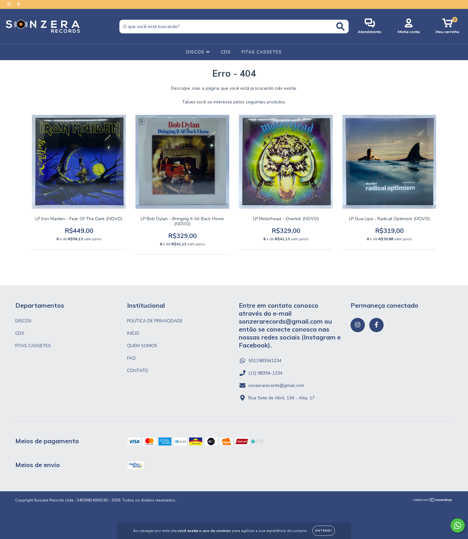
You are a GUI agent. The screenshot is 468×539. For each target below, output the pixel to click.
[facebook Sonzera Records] (18, 4)
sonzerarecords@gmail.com (276, 385)
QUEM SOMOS (142, 346)
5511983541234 (264, 361)
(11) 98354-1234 (265, 373)
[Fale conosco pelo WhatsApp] (457, 525)
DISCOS (196, 52)
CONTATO (137, 371)
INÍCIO (133, 333)
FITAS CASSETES (262, 52)
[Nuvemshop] (433, 500)
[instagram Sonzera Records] (9, 4)
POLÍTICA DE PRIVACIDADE (155, 321)
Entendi (323, 530)
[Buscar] (340, 26)
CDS (226, 52)
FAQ (131, 358)
